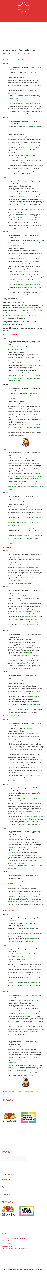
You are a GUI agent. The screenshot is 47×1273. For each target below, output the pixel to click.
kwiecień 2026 (6, 1190)
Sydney (31, 1269)
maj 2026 (4, 1187)
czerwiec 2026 (6, 1183)
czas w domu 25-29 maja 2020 (34, 1092)
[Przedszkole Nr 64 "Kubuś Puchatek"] (23, 8)
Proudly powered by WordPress (12, 1269)
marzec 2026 (6, 1194)
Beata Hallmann (29, 54)
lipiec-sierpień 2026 (8, 1179)
